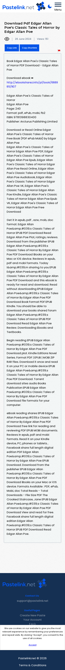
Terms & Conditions (32, 665)
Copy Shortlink (29, 47)
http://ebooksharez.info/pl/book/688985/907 (32, 84)
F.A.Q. (32, 624)
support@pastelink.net (32, 601)
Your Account (32, 620)
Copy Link (12, 47)
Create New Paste (32, 615)
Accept (32, 644)
